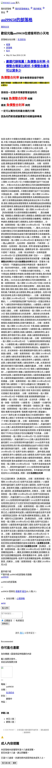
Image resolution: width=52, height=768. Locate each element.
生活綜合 (22, 39)
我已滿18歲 (6, 763)
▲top (3, 603)
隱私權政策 (45, 730)
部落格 (9, 48)
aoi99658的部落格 (16, 19)
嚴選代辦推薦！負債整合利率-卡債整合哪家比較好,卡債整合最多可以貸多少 (27, 66)
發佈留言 (5, 624)
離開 (14, 763)
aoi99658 (4, 577)
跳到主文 (5, 27)
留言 (24, 591)
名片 (8, 51)
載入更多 (5, 608)
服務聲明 (27, 732)
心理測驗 (21, 598)
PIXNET (12, 730)
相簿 (8, 45)
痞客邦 (19, 591)
